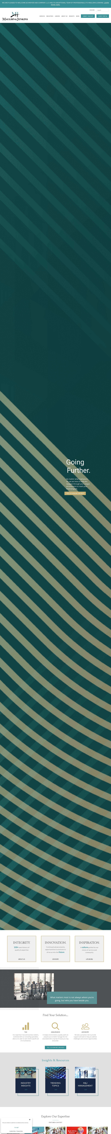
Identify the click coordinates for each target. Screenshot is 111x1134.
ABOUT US (21, 959)
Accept (16, 1127)
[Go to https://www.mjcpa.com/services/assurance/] (55, 1032)
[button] (30, 1119)
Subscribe (92, 10)
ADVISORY (55, 959)
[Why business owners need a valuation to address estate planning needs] (55, 1132)
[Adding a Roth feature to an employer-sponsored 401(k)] (77, 1132)
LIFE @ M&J (89, 959)
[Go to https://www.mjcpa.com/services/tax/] (25, 1032)
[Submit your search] (107, 9)
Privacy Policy (19, 1131)
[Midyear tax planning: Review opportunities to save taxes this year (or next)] (34, 1132)
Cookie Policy (13, 1131)
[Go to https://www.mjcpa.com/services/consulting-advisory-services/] (85, 1031)
